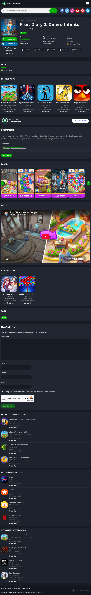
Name (3, 363)
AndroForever (15, 121)
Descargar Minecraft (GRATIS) (16, 148)
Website (3, 382)
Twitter (39, 50)
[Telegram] (87, 10)
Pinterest (52, 50)
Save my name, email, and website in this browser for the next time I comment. (30, 392)
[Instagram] (72, 10)
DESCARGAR (11, 39)
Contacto (4, 592)
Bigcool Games (25, 39)
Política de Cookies (23, 592)
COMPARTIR (81, 121)
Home (22, 21)
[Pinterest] (82, 10)
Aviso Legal (12, 592)
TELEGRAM (11, 44)
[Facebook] (62, 10)
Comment (5, 337)
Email (3, 373)
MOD (4, 318)
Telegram (65, 50)
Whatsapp (77, 50)
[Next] (88, 183)
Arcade (33, 21)
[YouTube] (77, 10)
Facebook (27, 50)
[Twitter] (67, 10)
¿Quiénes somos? (37, 592)
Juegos (28, 21)
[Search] (53, 10)
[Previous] (2, 183)
